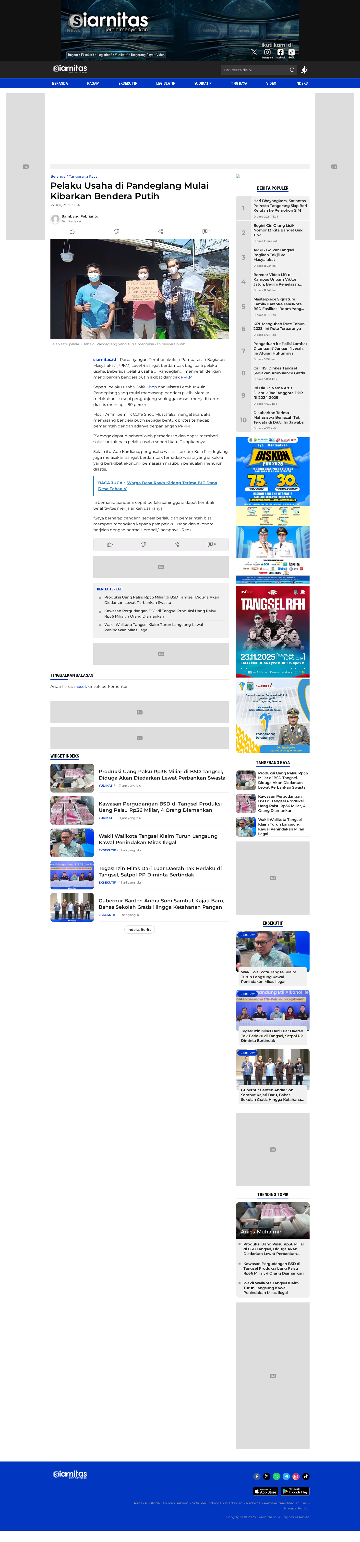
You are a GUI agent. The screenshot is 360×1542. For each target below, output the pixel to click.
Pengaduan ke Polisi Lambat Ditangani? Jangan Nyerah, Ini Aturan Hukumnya (280, 348)
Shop (152, 387)
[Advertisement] (180, 125)
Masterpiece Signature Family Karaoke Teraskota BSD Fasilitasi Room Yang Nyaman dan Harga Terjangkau (277, 309)
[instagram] (296, 1476)
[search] (292, 70)
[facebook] (257, 1476)
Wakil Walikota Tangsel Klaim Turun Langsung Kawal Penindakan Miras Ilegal (153, 627)
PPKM (186, 377)
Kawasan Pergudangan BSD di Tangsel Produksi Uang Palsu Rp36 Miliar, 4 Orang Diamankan (160, 614)
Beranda (57, 176)
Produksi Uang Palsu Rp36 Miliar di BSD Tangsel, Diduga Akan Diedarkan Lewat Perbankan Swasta (161, 600)
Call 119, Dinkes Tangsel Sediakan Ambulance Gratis (279, 370)
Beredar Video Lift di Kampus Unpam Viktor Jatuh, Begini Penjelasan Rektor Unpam (276, 281)
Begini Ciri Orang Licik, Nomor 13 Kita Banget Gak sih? (278, 230)
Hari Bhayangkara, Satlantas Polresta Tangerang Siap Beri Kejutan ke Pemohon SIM (280, 205)
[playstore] (295, 1494)
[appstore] (265, 1494)
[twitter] (266, 1476)
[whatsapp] (276, 1476)
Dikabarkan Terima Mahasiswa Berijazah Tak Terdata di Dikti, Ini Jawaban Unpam (279, 419)
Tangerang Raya (83, 176)
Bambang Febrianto (79, 216)
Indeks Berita (140, 929)
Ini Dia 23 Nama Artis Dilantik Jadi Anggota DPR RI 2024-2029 (278, 393)
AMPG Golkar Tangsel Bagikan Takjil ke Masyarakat (273, 255)
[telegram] (286, 1476)
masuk (80, 686)
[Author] (55, 219)
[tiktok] (306, 1476)
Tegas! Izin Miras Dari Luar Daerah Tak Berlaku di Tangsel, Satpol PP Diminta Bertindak (160, 871)
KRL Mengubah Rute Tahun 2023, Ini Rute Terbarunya (279, 326)
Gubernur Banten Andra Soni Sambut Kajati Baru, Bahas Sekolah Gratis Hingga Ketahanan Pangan (161, 904)
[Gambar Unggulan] (139, 289)
